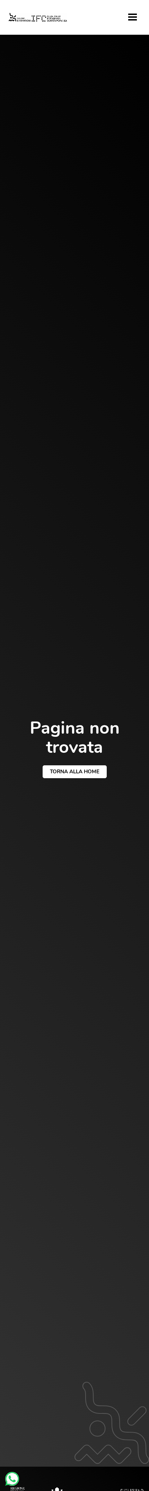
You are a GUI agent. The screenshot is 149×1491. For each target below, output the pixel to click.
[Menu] (132, 17)
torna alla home (74, 771)
